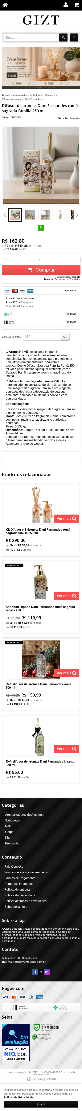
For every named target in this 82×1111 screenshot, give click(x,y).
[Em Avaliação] (16, 1042)
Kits (7, 837)
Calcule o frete (11, 336)
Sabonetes (12, 820)
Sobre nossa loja (15, 906)
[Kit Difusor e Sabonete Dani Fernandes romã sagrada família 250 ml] (41, 520)
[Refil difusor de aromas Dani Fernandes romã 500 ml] (41, 674)
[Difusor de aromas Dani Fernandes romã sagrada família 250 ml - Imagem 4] (61, 215)
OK (65, 336)
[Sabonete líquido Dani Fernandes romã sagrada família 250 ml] (41, 597)
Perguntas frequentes (18, 883)
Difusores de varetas (12, 99)
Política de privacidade (19, 895)
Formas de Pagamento (19, 878)
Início (7, 95)
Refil (8, 826)
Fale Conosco (13, 866)
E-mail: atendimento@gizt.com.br (25, 961)
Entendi (41, 1104)
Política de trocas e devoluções (25, 901)
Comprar (44, 270)
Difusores (50, 95)
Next (77, 213)
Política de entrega (17, 889)
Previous (5, 215)
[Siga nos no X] (41, 972)
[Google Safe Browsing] (41, 1036)
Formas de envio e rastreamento (26, 872)
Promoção (12, 843)
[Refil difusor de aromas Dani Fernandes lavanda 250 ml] (41, 749)
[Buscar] (63, 37)
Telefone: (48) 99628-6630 (20, 957)
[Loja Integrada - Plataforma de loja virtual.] (41, 1079)
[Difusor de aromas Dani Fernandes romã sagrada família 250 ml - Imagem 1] (15, 215)
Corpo (9, 832)
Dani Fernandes (33, 99)
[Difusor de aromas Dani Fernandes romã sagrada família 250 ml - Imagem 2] (30, 215)
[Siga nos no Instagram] (47, 972)
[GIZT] (41, 20)
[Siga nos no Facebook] (35, 972)
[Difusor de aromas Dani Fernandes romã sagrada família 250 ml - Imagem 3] (45, 215)
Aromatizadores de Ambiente (28, 95)
